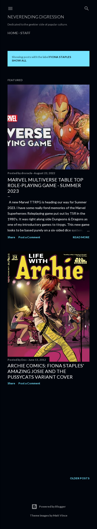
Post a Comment (29, 237)
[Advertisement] (48, 430)
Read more (81, 237)
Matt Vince (60, 515)
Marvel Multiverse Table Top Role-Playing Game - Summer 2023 (45, 185)
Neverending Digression (36, 16)
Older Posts (79, 478)
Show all (19, 60)
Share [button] (11, 237)
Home (13, 33)
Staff (25, 33)
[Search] (86, 7)
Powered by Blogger (52, 506)
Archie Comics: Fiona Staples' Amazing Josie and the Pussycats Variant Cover (46, 371)
